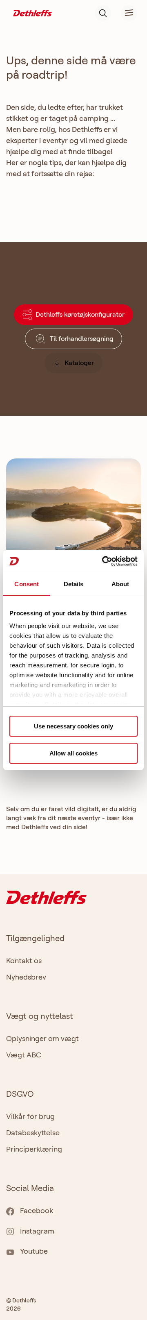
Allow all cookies (73, 753)
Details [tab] (74, 584)
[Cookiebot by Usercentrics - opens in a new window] (104, 561)
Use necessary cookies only (73, 726)
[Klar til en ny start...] (73, 535)
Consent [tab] (26, 584)
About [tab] (120, 584)
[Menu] (124, 13)
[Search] (103, 13)
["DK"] (32, 12)
